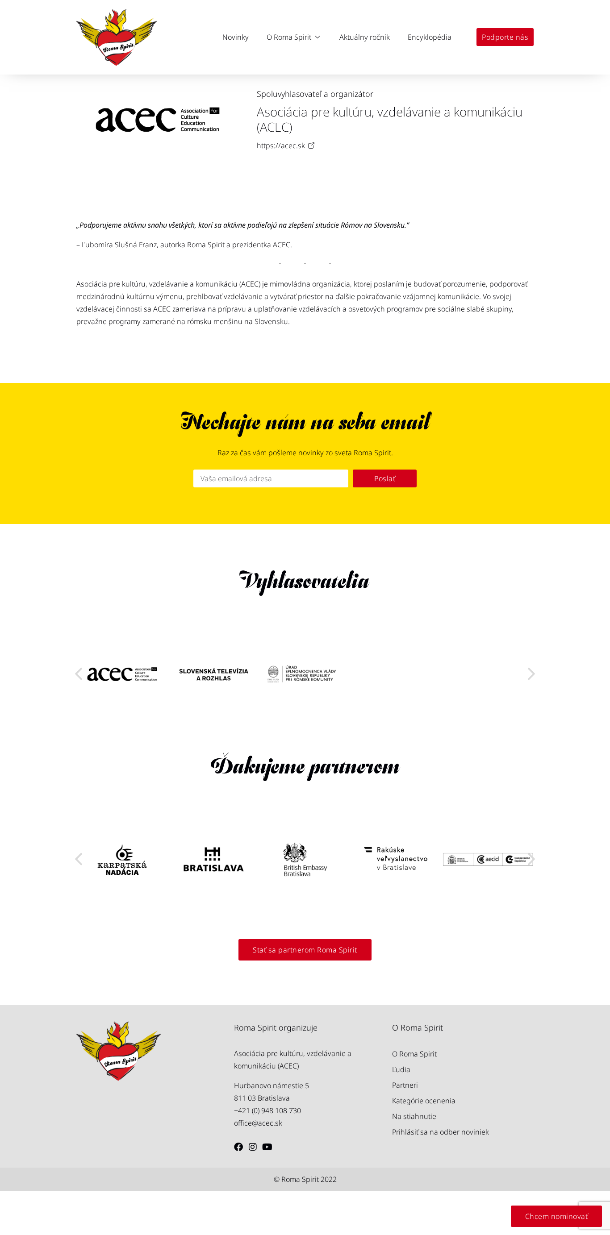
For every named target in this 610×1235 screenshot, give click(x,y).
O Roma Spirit (414, 1054)
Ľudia (401, 1069)
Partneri (405, 1085)
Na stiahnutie (414, 1116)
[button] (294, 37)
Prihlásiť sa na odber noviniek (440, 1132)
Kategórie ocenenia (423, 1101)
